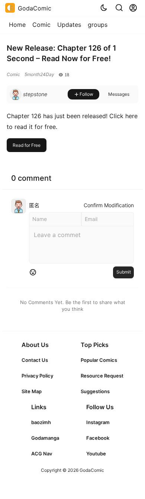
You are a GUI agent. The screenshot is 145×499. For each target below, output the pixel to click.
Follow (86, 94)
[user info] (28, 94)
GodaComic (91, 470)
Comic (41, 24)
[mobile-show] (119, 7)
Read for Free (27, 145)
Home (17, 24)
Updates (69, 24)
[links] (37, 360)
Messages (118, 94)
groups (97, 24)
